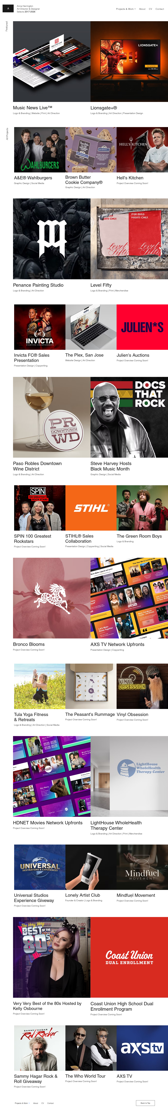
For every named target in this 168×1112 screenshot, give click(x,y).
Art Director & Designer (28, 8)
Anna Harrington (25, 6)
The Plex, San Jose (84, 355)
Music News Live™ (32, 107)
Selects (26, 11)
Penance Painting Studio (38, 285)
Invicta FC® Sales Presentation (31, 358)
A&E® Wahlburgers (33, 177)
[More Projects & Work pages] (135, 8)
